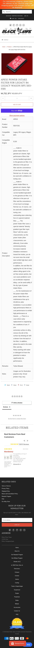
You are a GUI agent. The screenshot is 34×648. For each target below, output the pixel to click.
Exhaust (17, 572)
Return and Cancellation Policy (10, 493)
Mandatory (8, 451)
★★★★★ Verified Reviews (14, 16)
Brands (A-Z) (17, 561)
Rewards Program (6, 496)
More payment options (17, 115)
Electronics (17, 568)
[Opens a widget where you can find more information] (27, 645)
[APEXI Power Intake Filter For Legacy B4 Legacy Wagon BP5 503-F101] (17, 64)
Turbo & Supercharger (17, 586)
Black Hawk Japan (11, 631)
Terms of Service (6, 486)
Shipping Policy (6, 491)
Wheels (17, 603)
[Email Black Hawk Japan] (23, 25)
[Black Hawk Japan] (17, 31)
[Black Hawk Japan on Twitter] (10, 25)
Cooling (17, 582)
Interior (17, 579)
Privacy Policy (5, 488)
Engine (17, 593)
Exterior (17, 575)
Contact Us (17, 611)
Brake (17, 600)
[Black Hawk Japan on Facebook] (14, 25)
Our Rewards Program (17, 554)
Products (9, 46)
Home (17, 547)
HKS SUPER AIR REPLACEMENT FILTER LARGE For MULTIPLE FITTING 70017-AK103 (8, 464)
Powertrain (17, 597)
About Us (17, 551)
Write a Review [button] (17, 403)
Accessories (17, 607)
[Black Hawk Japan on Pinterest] (17, 25)
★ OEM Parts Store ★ (17, 565)
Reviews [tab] (5, 407)
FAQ (3, 499)
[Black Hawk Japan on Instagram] (20, 25)
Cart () (14, 18)
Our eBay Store (6, 501)
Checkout (21, 18)
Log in (26, 16)
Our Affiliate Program (17, 558)
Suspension (17, 589)
